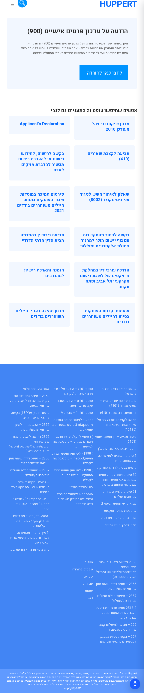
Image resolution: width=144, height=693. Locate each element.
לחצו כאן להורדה (104, 73)
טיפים (88, 562)
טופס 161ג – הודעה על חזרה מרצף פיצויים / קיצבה (73, 391)
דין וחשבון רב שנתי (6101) (118, 412)
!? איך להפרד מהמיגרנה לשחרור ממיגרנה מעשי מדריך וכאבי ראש (29, 537)
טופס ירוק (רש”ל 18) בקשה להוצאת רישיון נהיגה (30, 415)
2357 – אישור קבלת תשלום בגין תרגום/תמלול (29, 473)
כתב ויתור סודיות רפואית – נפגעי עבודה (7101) (118, 403)
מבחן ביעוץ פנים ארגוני (120, 524)
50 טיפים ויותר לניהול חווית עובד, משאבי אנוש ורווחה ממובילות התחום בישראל (117, 479)
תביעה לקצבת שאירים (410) (108, 156)
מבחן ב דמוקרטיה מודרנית (118, 517)
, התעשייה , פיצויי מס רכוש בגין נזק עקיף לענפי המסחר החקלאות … (30, 520)
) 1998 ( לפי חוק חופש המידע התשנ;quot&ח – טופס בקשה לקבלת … (72, 458)
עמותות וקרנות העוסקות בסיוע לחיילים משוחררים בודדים (105, 316)
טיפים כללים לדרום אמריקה (116, 467)
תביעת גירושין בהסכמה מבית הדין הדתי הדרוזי (42, 238)
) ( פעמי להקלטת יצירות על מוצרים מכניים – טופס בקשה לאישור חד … (73, 441)
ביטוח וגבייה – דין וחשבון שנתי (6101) (115, 439)
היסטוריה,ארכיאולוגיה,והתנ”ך (116, 448)
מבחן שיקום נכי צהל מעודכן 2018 (110, 127)
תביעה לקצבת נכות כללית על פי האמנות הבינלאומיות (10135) (116, 424)
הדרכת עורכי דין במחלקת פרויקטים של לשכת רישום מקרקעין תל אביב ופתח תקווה (104, 278)
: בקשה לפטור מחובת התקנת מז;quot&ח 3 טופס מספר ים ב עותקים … (72, 424)
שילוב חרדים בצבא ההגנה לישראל (118, 391)
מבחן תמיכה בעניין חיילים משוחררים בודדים (40, 314)
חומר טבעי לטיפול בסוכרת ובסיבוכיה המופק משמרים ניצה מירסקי (75, 499)
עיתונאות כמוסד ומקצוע (120, 510)
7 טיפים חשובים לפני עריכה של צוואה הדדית (117, 458)
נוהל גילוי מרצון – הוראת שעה (29, 549)
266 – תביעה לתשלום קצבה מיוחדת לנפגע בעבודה (117, 627)
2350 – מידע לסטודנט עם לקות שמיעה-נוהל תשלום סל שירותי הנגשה (29, 400)
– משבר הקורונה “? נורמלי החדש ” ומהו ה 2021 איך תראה (31, 504)
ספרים (88, 576)
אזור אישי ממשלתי (36, 388)
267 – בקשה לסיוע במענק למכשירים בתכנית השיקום (118, 639)
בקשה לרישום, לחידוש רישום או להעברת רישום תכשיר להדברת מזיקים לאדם (41, 161)
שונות (89, 590)
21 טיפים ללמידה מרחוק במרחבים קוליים (119, 494)
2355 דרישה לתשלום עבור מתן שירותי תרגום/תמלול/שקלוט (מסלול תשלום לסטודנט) (29, 444)
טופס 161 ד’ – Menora (77, 412)
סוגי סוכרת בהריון (81, 487)
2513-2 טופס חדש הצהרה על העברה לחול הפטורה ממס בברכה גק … (116, 612)
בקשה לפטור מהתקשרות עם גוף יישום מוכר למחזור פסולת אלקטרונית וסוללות (104, 240)
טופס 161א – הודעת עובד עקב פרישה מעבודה (75, 403)
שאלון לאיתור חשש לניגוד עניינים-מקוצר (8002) (104, 197)
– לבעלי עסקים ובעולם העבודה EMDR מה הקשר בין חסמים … (30, 487)
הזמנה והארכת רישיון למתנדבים (44, 273)
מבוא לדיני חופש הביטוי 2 (118, 503)
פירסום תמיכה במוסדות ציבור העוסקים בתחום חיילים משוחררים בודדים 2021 (40, 202)
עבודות (88, 583)
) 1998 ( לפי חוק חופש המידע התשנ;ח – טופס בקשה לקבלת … (72, 475)
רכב (90, 597)
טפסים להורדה (82, 569)
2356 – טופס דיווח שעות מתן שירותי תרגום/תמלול (29, 461)
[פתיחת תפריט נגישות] (135, 684)
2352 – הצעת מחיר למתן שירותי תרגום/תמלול (32, 427)
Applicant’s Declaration (42, 124)
